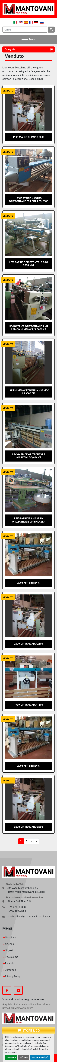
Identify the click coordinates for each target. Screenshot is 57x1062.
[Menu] (25, 39)
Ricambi (9, 963)
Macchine (10, 937)
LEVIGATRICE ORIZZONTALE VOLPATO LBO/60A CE (28, 456)
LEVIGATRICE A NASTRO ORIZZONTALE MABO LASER (28, 520)
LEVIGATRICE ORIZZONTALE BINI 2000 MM (28, 264)
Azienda (9, 944)
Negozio (9, 950)
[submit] (51, 30)
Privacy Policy (13, 976)
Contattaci (10, 969)
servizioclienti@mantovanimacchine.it (28, 916)
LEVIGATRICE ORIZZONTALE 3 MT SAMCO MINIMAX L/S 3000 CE (28, 328)
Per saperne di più (40, 1057)
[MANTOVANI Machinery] (28, 871)
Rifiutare (24, 1057)
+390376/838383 (17, 907)
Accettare (11, 1057)
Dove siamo (11, 956)
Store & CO (31, 1030)
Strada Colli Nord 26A (19, 901)
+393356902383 (16, 910)
